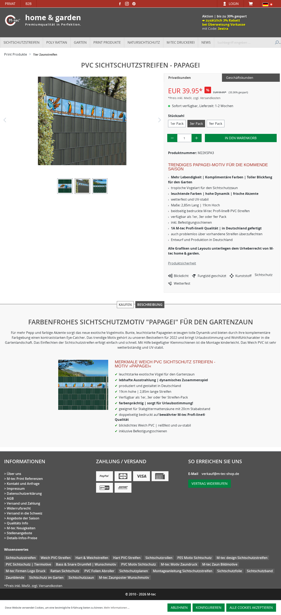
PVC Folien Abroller (99, 571)
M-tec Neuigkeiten (21, 528)
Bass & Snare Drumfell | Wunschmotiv (86, 564)
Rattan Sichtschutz (64, 571)
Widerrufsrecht (19, 508)
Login (234, 3)
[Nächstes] (160, 121)
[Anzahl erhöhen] (197, 138)
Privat (10, 3)
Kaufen (125, 304)
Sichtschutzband (260, 571)
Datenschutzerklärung (24, 493)
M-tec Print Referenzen (25, 478)
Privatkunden (179, 77)
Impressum (16, 488)
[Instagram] (126, 3)
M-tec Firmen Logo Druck (25, 571)
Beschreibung (150, 304)
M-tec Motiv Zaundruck (179, 564)
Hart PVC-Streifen (126, 557)
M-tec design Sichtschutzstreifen (242, 557)
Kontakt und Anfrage (23, 483)
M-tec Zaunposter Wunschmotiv (124, 577)
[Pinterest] (133, 3)
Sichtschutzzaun (81, 577)
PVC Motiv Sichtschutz (138, 564)
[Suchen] (276, 42)
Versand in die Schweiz (24, 513)
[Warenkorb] (252, 3)
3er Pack (196, 123)
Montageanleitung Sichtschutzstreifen (182, 571)
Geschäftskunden (239, 77)
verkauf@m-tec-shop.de (220, 473)
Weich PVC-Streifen (56, 557)
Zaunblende (15, 577)
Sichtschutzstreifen (21, 557)
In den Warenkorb (241, 138)
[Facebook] (119, 3)
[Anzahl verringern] (172, 138)
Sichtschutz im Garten (46, 577)
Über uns (14, 473)
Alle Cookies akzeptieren (251, 607)
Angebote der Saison (23, 518)
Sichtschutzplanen (133, 571)
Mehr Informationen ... (116, 607)
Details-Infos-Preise (22, 538)
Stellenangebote (19, 533)
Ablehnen (179, 607)
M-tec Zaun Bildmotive (219, 564)
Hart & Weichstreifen (91, 557)
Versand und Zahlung (23, 503)
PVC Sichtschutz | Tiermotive (28, 564)
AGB (10, 498)
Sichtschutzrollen (158, 557)
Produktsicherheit (182, 263)
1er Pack (176, 123)
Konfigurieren (208, 607)
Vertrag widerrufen (210, 483)
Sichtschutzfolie (229, 571)
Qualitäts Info (17, 523)
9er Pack (215, 123)
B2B (28, 3)
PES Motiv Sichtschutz (194, 557)
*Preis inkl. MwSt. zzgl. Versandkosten (194, 98)
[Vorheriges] (5, 121)
